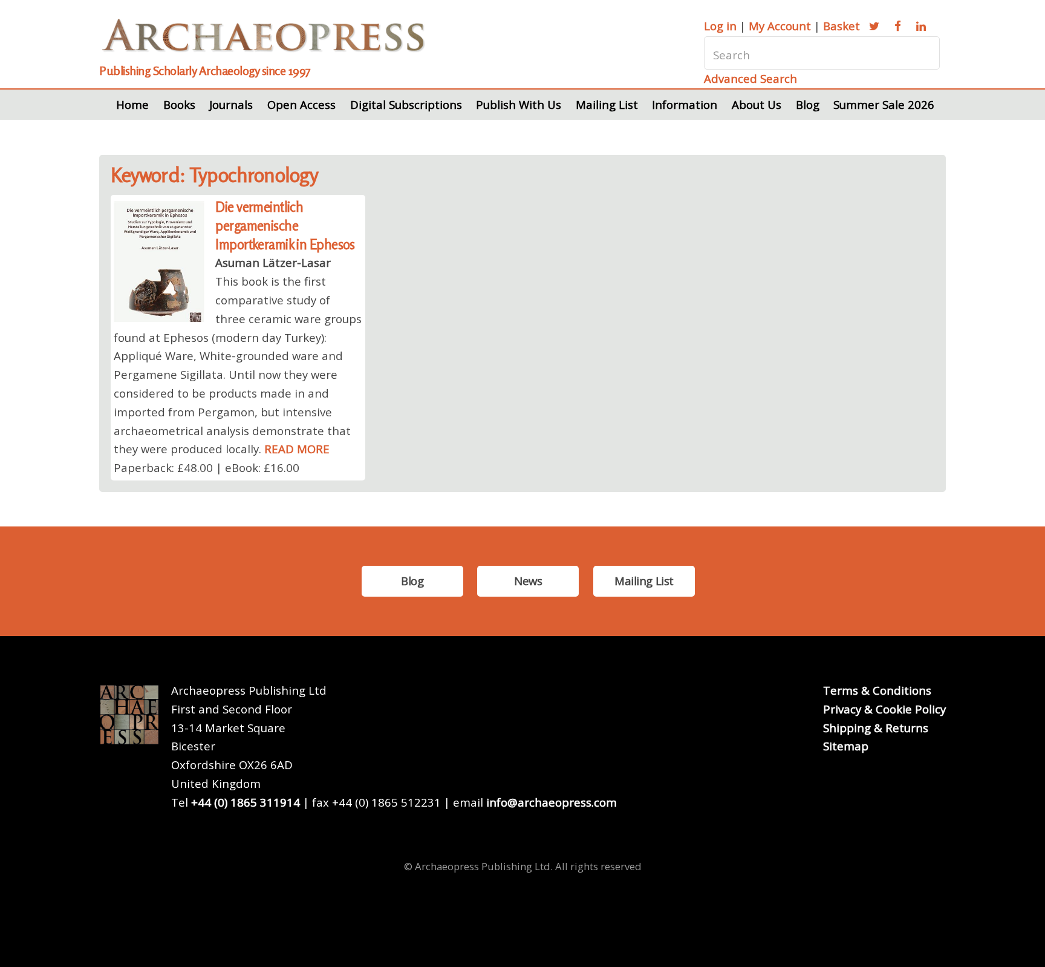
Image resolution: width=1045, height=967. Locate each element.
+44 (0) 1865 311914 (245, 802)
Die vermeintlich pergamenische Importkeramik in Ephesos (285, 225)
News (528, 580)
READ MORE (297, 448)
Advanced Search (750, 78)
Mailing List (607, 104)
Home (132, 104)
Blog (807, 104)
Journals (231, 104)
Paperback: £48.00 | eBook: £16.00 (206, 467)
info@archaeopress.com (551, 802)
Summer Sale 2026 (883, 104)
